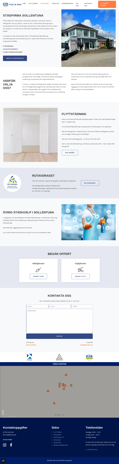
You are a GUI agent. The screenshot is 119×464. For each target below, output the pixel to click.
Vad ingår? (70, 152)
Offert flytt (80, 276)
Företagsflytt (58, 437)
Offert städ (38, 276)
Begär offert (104, 4)
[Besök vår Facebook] (10, 445)
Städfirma (44, 3)
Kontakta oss (88, 5)
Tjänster (55, 3)
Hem (24, 3)
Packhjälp (57, 440)
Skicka (59, 336)
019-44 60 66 (31, 345)
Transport (57, 442)
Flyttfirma (33, 3)
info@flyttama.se (86, 345)
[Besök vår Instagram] (5, 445)
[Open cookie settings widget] (3, 461)
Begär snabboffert (60, 445)
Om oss (77, 5)
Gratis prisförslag (15, 58)
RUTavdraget (90, 183)
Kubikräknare (67, 3)
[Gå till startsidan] (12, 5)
